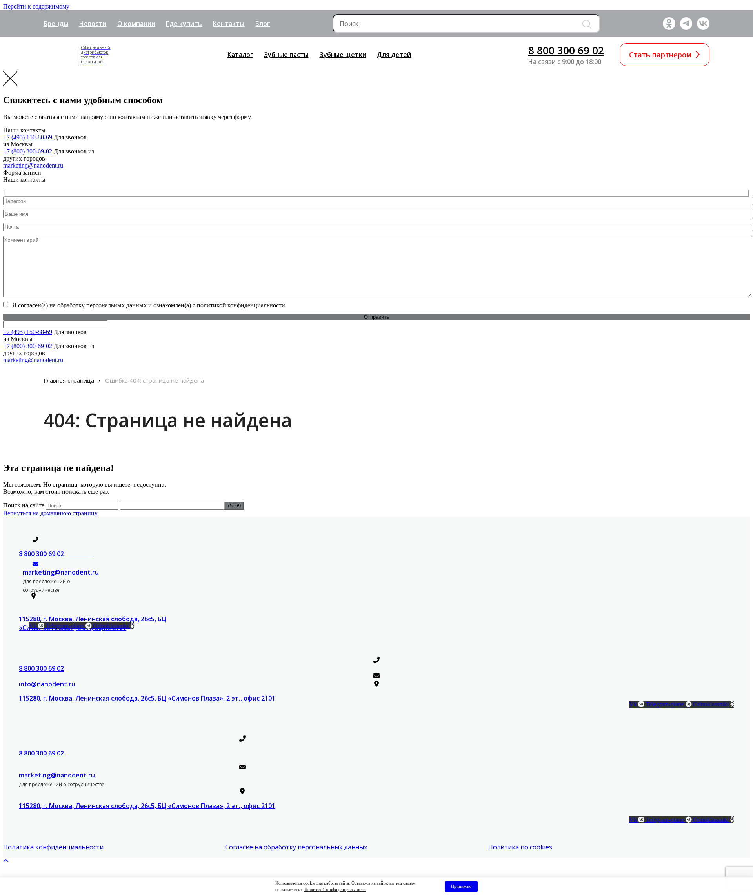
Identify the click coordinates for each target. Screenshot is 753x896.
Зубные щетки (343, 54)
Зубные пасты (286, 54)
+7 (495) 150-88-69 (27, 137)
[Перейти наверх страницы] (6, 861)
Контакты (228, 23)
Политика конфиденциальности (53, 847)
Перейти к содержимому (36, 6)
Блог (262, 23)
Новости (92, 23)
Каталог (240, 54)
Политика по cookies (520, 847)
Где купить (184, 23)
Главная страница (69, 380)
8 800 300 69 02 (566, 50)
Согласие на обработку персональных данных (296, 847)
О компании (136, 23)
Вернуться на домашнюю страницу (50, 513)
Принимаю (461, 886)
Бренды (56, 23)
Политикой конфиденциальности (335, 889)
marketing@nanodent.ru (33, 165)
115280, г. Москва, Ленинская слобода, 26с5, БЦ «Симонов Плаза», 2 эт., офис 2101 (147, 698)
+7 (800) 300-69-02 (27, 151)
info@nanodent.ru (47, 684)
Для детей (394, 54)
